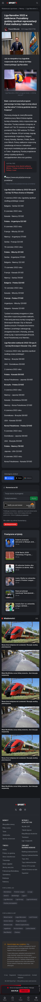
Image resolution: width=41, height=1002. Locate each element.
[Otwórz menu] (3, 3)
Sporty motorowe (9, 839)
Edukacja (6, 878)
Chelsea (17, 932)
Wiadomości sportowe (9, 8)
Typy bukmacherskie (29, 862)
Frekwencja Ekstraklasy (11, 871)
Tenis (4, 831)
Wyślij (34, 498)
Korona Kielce (18, 928)
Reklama (20, 977)
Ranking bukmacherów (30, 852)
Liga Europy (19, 899)
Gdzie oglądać (7, 864)
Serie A (6, 895)
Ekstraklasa (7, 892)
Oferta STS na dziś (28, 866)
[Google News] (25, 810)
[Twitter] (16, 810)
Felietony (6, 882)
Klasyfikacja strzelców (29, 833)
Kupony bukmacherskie (30, 855)
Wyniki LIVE (26, 826)
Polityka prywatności (24, 975)
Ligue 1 (24, 895)
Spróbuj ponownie (10, 524)
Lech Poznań (33, 917)
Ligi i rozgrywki (27, 841)
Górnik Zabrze (8, 921)
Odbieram (24, 991)
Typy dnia (25, 859)
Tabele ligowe (27, 830)
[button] (20, 80)
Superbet (25, 873)
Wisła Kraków (8, 917)
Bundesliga (15, 895)
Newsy (21, 8)
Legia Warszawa (21, 917)
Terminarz (25, 837)
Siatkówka (6, 835)
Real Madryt (7, 932)
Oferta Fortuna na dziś (29, 869)
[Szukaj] (37, 3)
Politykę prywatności (22, 515)
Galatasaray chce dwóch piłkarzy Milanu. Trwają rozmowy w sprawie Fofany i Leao (19, 168)
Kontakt (34, 975)
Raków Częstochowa (22, 924)
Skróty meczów (8, 867)
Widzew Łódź (8, 924)
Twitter (20, 478)
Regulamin (12, 975)
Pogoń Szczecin (21, 921)
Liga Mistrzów (8, 899)
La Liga (30, 892)
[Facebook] (20, 810)
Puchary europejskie (10, 903)
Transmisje (6, 860)
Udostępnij (10, 478)
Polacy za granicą (9, 853)
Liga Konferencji (32, 899)
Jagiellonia (7, 928)
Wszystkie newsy (9, 824)
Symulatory (6, 874)
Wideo (5, 849)
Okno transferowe (9, 857)
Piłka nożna (7, 828)
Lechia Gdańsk (30, 928)
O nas (6, 975)
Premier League (19, 892)
